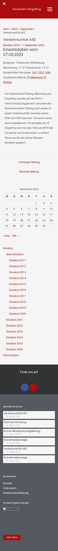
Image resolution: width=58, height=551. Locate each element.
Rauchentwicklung (15, 422)
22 (36, 220)
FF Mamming (35, 77)
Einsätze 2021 (14, 319)
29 (36, 225)
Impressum (9, 488)
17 (51, 214)
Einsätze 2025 (14, 343)
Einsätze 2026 (14, 349)
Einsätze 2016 (17, 289)
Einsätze (8, 248)
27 (21, 225)
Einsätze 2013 (17, 272)
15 (36, 214)
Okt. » (15, 235)
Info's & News (11, 355)
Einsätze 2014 (17, 278)
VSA (47, 72)
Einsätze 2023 (11, 45)
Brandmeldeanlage (15, 440)
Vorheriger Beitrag (29, 162)
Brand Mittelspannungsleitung (22, 431)
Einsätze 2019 (17, 307)
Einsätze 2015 (17, 284)
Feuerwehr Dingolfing (27, 9)
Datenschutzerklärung (16, 492)
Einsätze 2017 (17, 296)
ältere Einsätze (14, 254)
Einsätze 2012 (17, 266)
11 (6, 214)
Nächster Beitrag (29, 171)
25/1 (41, 72)
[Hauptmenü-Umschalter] (50, 9)
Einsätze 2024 (14, 337)
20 (21, 220)
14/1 (35, 72)
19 (14, 220)
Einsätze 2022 (14, 325)
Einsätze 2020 (17, 313)
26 (14, 225)
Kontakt (7, 483)
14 (28, 214)
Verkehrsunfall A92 (15, 413)
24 (51, 220)
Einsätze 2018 (17, 301)
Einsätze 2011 (17, 260)
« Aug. (6, 235)
